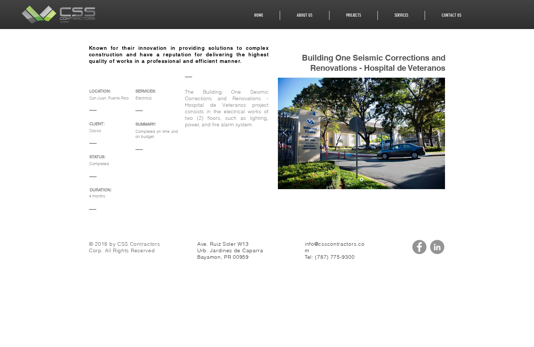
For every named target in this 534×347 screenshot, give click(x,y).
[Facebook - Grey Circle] (419, 247)
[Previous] (285, 133)
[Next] (438, 133)
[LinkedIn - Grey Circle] (437, 247)
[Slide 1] (361, 179)
